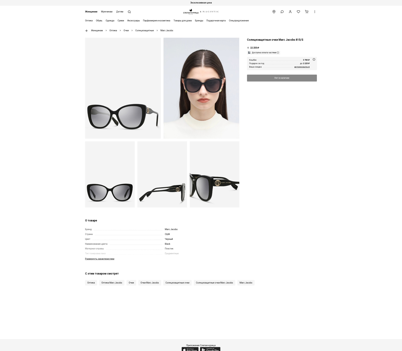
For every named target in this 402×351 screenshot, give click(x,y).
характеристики (99, 259)
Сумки (121, 20)
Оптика (89, 20)
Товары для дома (183, 20)
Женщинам (91, 11)
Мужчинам (106, 11)
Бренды (199, 20)
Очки (131, 282)
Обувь (99, 20)
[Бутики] (274, 12)
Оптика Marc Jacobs (111, 282)
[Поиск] (129, 12)
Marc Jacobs (246, 282)
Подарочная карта (216, 20)
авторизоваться (302, 67)
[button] (282, 12)
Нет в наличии (281, 78)
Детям (119, 11)
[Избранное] (298, 12)
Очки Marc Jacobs (150, 282)
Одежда (110, 20)
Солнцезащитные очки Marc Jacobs (214, 282)
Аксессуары (133, 20)
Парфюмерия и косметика (156, 20)
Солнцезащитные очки (177, 282)
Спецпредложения (239, 20)
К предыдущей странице (86, 30)
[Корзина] (306, 12)
